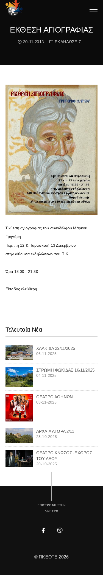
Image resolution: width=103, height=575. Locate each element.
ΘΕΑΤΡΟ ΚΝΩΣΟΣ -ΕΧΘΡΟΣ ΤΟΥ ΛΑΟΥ (64, 455)
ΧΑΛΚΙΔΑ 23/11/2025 (55, 348)
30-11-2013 (33, 41)
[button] (93, 11)
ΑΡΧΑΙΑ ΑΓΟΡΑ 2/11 (55, 431)
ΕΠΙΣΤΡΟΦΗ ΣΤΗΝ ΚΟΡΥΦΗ (52, 508)
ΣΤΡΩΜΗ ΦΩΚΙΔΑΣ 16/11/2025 (65, 370)
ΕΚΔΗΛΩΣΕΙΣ (68, 41)
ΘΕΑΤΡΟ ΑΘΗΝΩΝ (54, 396)
